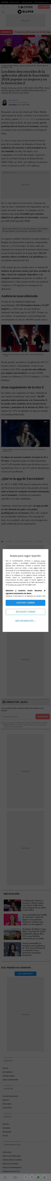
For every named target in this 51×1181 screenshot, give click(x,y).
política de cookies (15, 585)
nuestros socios (39, 561)
